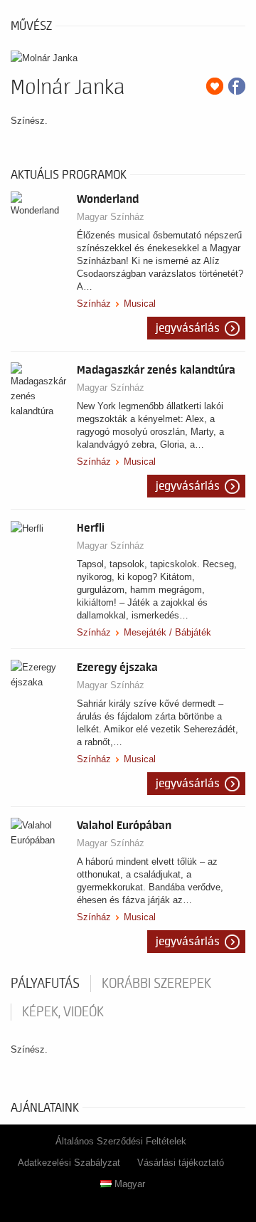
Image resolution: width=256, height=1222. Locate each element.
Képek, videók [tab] (63, 1012)
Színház (94, 303)
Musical (140, 303)
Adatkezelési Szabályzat (69, 1162)
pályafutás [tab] (45, 983)
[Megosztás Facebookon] (236, 86)
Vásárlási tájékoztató (180, 1162)
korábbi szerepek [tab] (156, 983)
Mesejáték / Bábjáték (167, 632)
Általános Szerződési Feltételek (120, 1141)
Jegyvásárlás (188, 328)
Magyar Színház (110, 216)
